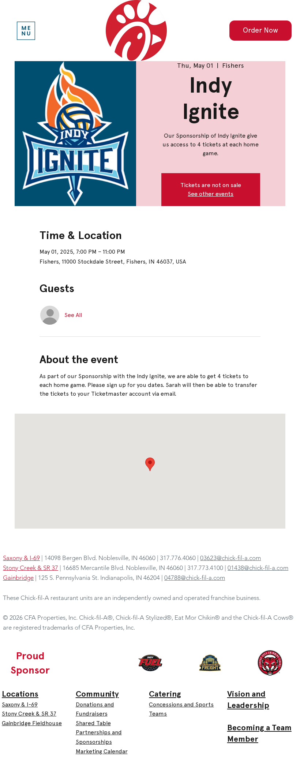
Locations (20, 694)
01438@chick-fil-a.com (258, 567)
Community (97, 694)
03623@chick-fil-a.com (230, 558)
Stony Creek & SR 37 (29, 713)
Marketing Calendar (102, 751)
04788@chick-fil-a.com (194, 577)
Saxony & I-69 (20, 704)
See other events (210, 193)
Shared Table (93, 723)
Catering (165, 694)
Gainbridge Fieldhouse (32, 723)
